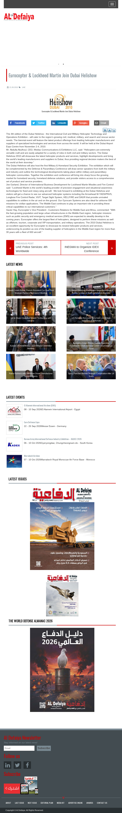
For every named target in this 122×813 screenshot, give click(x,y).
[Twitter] (17, 765)
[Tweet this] (38, 122)
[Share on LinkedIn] (59, 122)
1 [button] (58, 64)
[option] (32, 40)
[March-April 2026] (62, 529)
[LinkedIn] (7, 765)
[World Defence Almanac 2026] (62, 670)
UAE (23, 87)
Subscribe (21, 786)
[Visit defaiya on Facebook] (17, 122)
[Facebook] (27, 765)
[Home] (19, 17)
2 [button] (63, 64)
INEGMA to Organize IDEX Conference (82, 249)
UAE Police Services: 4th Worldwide (31, 249)
